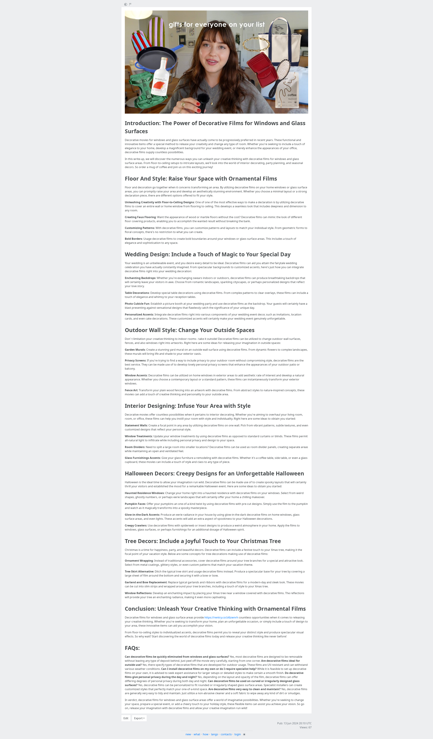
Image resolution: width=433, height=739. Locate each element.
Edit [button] (125, 718)
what (197, 734)
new (188, 734)
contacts (226, 734)
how (205, 734)
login (237, 734)
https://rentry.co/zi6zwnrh (221, 617)
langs (214, 734)
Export (138, 718)
